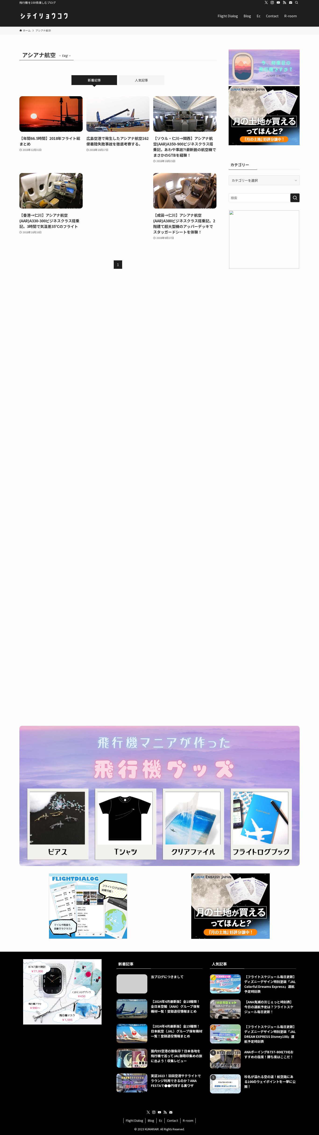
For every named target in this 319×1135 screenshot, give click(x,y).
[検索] (297, 2)
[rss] (284, 2)
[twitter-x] (266, 2)
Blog (151, 1120)
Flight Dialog (134, 1120)
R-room (188, 1120)
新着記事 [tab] (94, 80)
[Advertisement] (118, 203)
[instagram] (272, 2)
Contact (172, 1120)
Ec (160, 1120)
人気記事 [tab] (141, 80)
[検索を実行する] (295, 197)
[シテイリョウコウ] (43, 16)
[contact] (290, 2)
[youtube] (278, 2)
